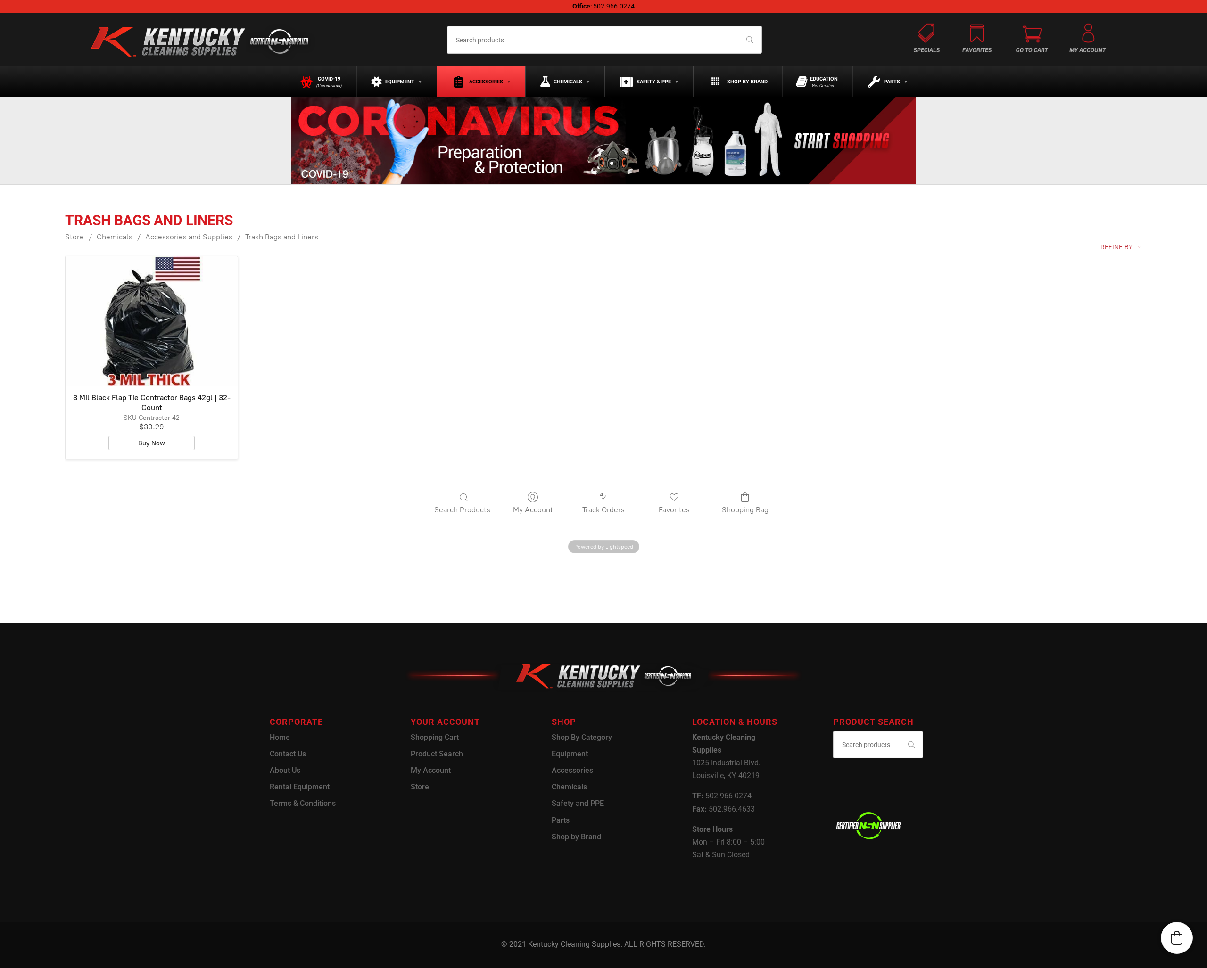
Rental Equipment (300, 786)
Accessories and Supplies (188, 236)
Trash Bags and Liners (281, 236)
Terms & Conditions (303, 803)
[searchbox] (604, 40)
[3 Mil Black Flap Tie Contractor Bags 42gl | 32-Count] (152, 321)
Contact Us (288, 753)
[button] (1177, 938)
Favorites (674, 509)
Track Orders (603, 509)
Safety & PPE (654, 82)
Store (74, 236)
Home (280, 737)
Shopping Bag (745, 509)
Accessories (486, 82)
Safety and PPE (578, 803)
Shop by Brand (747, 82)
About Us (285, 770)
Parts (892, 82)
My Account (533, 509)
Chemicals (568, 82)
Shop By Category (582, 737)
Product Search (437, 753)
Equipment (399, 82)
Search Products (462, 509)
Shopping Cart (435, 737)
